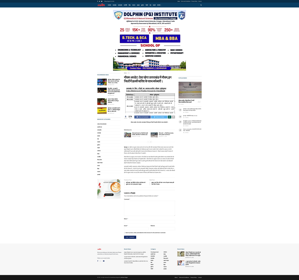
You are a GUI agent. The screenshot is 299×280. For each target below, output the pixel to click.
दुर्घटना (142, 5)
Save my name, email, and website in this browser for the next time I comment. (146, 232)
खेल (150, 5)
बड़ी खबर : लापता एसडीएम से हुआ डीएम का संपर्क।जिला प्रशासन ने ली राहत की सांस (192, 109)
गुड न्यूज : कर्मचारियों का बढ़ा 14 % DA (190, 115)
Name (126, 218)
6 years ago (111, 104)
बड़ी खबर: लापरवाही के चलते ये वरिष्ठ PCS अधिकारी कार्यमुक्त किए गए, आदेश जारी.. (114, 109)
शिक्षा (130, 5)
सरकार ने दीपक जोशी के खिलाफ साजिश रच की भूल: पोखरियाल (113, 100)
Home (109, 5)
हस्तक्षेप (98, 174)
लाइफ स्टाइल (99, 162)
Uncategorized (101, 124)
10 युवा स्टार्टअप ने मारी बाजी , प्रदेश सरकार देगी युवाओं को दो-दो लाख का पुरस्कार (193, 263)
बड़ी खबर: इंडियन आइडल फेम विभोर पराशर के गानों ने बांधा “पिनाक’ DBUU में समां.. (114, 81)
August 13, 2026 (136, 136)
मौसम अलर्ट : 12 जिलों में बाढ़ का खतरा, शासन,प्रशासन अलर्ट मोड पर (166, 133)
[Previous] (148, 142)
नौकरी (147, 5)
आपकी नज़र (99, 127)
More (158, 5)
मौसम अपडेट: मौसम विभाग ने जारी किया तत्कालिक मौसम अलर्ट (186, 101)
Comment (127, 199)
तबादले (154, 5)
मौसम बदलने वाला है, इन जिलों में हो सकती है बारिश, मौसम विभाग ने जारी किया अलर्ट (140, 133)
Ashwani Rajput (124, 277)
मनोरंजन (99, 150)
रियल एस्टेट (99, 159)
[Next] (151, 142)
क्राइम (138, 5)
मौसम (129, 73)
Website (153, 225)
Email (126, 225)
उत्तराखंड (114, 5)
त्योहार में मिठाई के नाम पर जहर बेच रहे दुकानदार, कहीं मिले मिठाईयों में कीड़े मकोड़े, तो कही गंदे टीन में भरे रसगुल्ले (193, 254)
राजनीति (125, 5)
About (179, 1)
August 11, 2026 (163, 136)
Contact (200, 1)
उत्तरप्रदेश (120, 5)
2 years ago (111, 95)
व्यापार (98, 165)
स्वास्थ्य (133, 5)
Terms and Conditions (185, 1)
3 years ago (111, 84)
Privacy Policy (194, 1)
